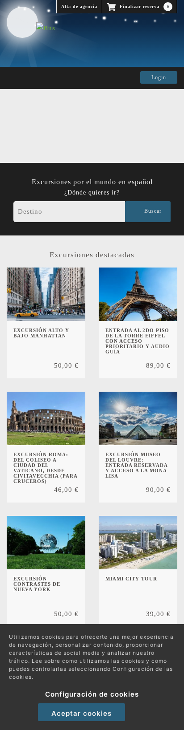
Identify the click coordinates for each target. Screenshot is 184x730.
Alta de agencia (79, 6)
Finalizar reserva (143, 6)
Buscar (151, 211)
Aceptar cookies (81, 713)
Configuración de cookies (92, 694)
